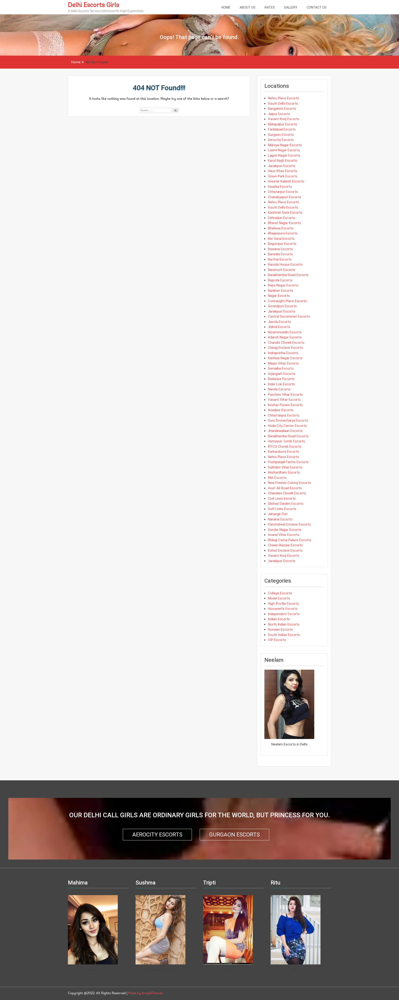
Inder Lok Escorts (281, 384)
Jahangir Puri (277, 514)
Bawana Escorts (280, 249)
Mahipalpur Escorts (282, 124)
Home (225, 7)
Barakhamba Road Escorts (288, 275)
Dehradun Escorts (281, 218)
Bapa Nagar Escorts (283, 285)
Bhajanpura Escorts (283, 233)
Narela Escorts (279, 389)
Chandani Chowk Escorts (287, 493)
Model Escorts (279, 598)
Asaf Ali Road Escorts (285, 488)
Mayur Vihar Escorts (283, 363)
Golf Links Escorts (282, 509)
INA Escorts (277, 478)
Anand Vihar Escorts (283, 535)
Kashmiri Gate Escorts (285, 212)
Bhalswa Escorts (280, 228)
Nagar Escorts (279, 296)
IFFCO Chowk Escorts (284, 446)
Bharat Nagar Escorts (284, 223)
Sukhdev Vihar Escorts (285, 467)
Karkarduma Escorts (283, 452)
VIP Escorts (277, 640)
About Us (247, 7)
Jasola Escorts (279, 322)
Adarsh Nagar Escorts (285, 337)
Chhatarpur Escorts (283, 192)
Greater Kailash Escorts (286, 181)
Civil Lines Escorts (282, 498)
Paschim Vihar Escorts (285, 394)
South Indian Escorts (284, 635)
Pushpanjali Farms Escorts (288, 462)
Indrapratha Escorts (283, 353)
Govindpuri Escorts (282, 306)
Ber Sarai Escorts (281, 239)
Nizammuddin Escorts (285, 332)
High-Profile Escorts (283, 604)
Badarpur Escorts (281, 379)
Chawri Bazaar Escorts (285, 545)
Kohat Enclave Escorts (285, 550)
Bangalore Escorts (282, 108)
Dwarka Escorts (280, 187)
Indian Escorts (279, 619)
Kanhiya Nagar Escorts (285, 358)
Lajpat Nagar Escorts (284, 155)
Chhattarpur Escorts (283, 415)
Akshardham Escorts (284, 472)
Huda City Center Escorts (287, 426)
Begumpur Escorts (282, 244)
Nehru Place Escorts (283, 98)
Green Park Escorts (282, 176)
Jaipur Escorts (279, 114)
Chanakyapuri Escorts (284, 197)
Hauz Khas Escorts (282, 171)
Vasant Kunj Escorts (283, 119)
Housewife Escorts (282, 609)
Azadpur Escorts (280, 410)
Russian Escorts (280, 629)
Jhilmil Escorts (279, 327)
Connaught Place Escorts (287, 301)
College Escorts (280, 593)
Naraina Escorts (280, 519)
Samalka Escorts (281, 368)
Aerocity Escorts (281, 140)
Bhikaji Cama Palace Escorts (289, 540)
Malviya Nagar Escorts (285, 145)
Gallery (290, 7)
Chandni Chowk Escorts (286, 342)
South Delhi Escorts (283, 103)
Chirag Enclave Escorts (285, 348)
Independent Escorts (284, 614)
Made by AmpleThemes (145, 993)
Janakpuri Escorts (281, 166)
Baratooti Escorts (281, 270)
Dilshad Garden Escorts (285, 504)
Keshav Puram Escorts (285, 405)
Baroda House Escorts (285, 264)
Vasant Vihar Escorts (284, 400)
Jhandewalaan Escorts (285, 431)
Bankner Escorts (280, 291)
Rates (270, 7)
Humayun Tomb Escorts (286, 441)
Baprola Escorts (280, 280)
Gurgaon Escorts (281, 135)
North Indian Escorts (283, 624)
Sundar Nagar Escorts (284, 530)
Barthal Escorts (280, 259)
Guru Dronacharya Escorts (288, 420)
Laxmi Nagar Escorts (284, 150)
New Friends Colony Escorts (289, 483)
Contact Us (316, 7)
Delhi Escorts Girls (93, 5)
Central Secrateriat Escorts (289, 316)
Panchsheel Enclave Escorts (289, 524)
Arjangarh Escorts (281, 374)
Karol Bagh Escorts (282, 160)
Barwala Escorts (280, 254)
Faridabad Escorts (282, 129)
